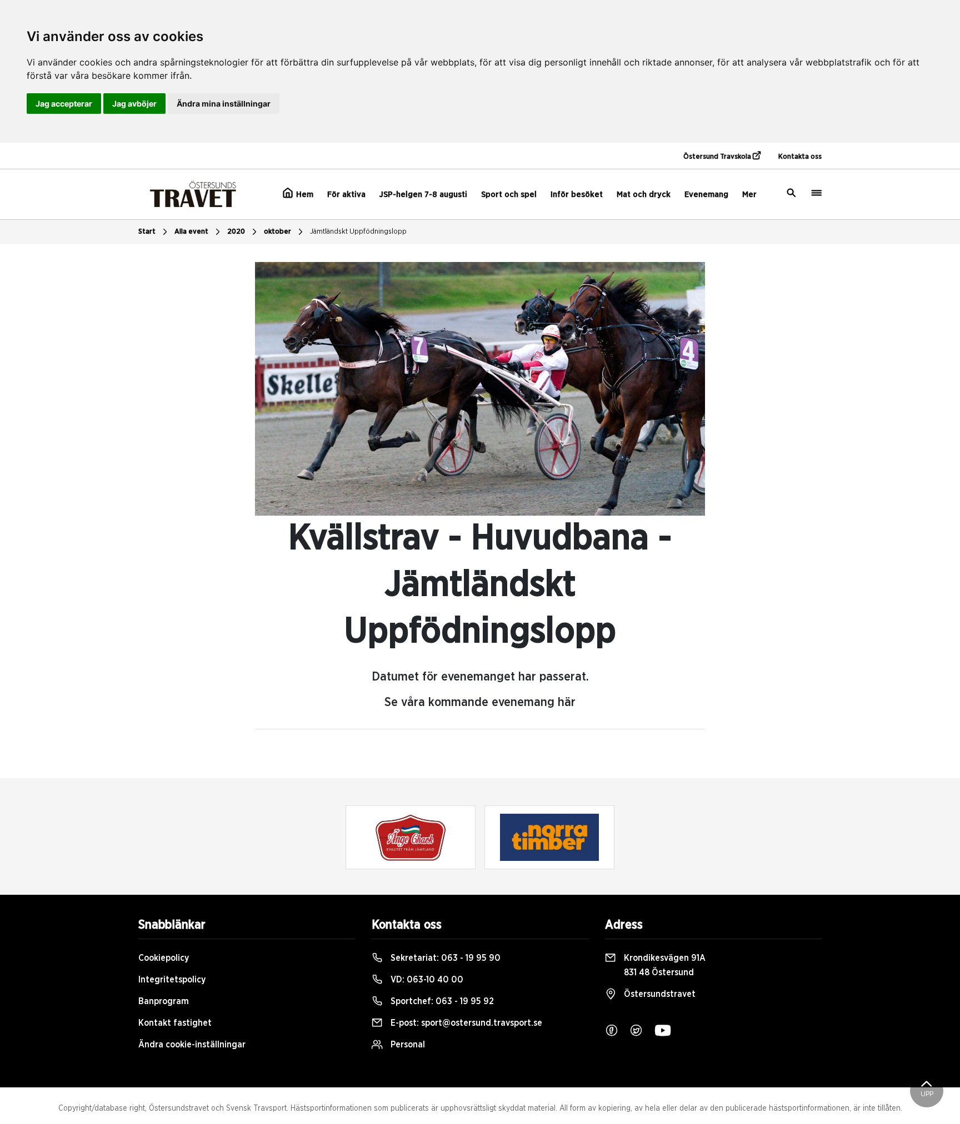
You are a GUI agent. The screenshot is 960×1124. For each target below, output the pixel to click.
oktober (277, 231)
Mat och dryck (644, 194)
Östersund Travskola (718, 156)
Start (147, 231)
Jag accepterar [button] (64, 103)
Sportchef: (441, 1001)
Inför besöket (577, 194)
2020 (236, 231)
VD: (425, 979)
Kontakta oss (800, 156)
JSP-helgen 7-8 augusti (423, 194)
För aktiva (346, 194)
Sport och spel (509, 194)
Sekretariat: (444, 958)
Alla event (191, 231)
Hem (303, 194)
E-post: (465, 1023)
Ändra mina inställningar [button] (224, 103)
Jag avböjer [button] (134, 103)
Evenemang (706, 194)
